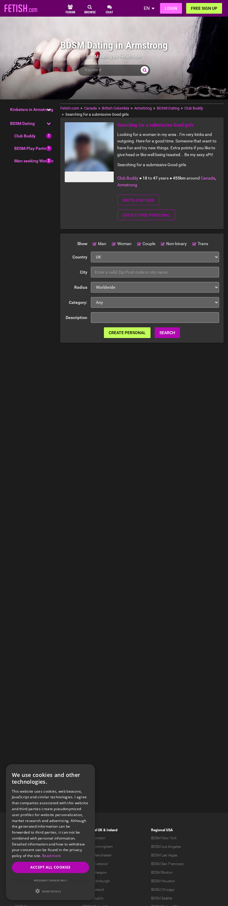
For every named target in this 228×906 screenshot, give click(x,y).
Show (82, 243)
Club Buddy (25, 136)
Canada (208, 178)
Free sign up (204, 8)
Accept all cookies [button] (50, 867)
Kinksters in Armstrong (31, 109)
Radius (80, 287)
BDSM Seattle (161, 898)
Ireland (112, 830)
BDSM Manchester (97, 855)
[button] (50, 891)
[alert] (50, 832)
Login (171, 8)
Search (167, 332)
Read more (51, 855)
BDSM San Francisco (167, 864)
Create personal (127, 332)
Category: (78, 302)
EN (147, 8)
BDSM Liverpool (95, 864)
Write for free (138, 200)
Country (79, 257)
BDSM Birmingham (98, 847)
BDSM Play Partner (32, 148)
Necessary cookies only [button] (50, 880)
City (83, 272)
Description (76, 317)
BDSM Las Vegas (164, 855)
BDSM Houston (163, 881)
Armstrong (127, 185)
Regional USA (162, 830)
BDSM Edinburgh (96, 881)
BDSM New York (164, 838)
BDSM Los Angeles (166, 847)
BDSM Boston (162, 872)
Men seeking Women (33, 160)
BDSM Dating (22, 123)
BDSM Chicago (163, 890)
